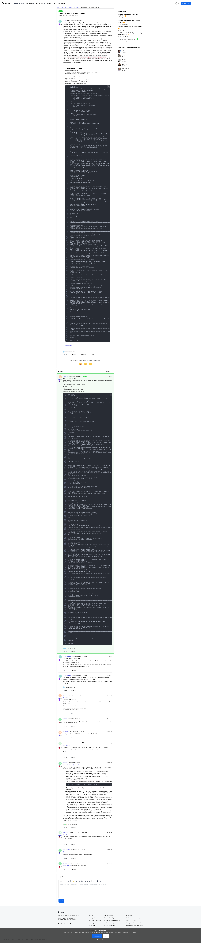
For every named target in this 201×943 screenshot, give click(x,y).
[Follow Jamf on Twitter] (58, 923)
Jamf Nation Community (95, 920)
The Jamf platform (109, 915)
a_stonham (65, 376)
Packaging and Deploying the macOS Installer (130, 26)
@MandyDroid (66, 745)
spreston (65, 718)
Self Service (129, 915)
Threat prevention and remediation (134, 923)
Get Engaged (61, 3)
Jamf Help (91, 915)
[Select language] (178, 3)
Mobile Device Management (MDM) (113, 920)
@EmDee (65, 697)
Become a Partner (93, 928)
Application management (110, 923)
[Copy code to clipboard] (108, 86)
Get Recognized (51, 3)
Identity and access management (134, 918)
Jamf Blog (91, 923)
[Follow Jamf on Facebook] (70, 923)
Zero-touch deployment (110, 918)
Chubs (123, 55)
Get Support (29, 3)
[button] (186, 3)
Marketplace (92, 925)
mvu (123, 50)
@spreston (65, 834)
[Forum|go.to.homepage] (6, 3)
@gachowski (76, 764)
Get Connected (40, 3)
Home (58, 7)
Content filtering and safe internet (134, 925)
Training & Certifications (95, 918)
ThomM (124, 59)
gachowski (65, 742)
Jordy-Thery (125, 64)
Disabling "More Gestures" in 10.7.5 (127, 39)
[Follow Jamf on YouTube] (64, 923)
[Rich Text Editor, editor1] (85, 890)
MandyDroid (66, 731)
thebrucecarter (126, 68)
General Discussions (19, 3)
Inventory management (110, 925)
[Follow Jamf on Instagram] (67, 923)
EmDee (65, 20)
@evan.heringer (67, 865)
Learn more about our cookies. (129, 932)
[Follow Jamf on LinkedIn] (61, 923)
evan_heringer (66, 849)
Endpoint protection (131, 920)
